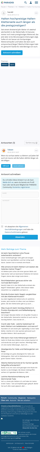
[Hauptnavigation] (36, 2)
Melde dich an (8, 182)
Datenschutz (19, 443)
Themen (11, 7)
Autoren (13, 400)
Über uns (5, 400)
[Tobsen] (4, 150)
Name (4, 193)
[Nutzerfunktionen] (30, 2)
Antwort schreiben (12, 53)
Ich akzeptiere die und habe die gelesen (19, 229)
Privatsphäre (29, 443)
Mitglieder (22, 398)
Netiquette (31, 398)
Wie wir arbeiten (24, 400)
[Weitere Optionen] (36, 13)
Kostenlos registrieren (21, 187)
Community (12, 398)
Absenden (20, 237)
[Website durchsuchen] (25, 2)
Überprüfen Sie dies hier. (29, 428)
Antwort (6, 200)
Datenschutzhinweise (13, 232)
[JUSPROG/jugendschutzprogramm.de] (9, 433)
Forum (3, 7)
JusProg (18, 438)
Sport (12, 64)
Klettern (22, 7)
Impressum (9, 443)
